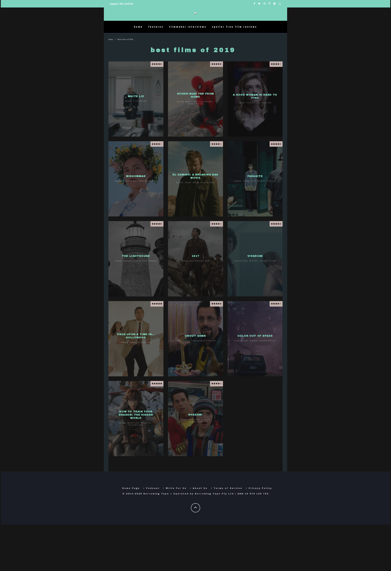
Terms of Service (228, 488)
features (156, 26)
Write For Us (176, 488)
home (138, 26)
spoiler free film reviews (234, 26)
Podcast (153, 488)
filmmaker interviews (187, 26)
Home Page (131, 488)
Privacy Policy (260, 488)
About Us (200, 488)
